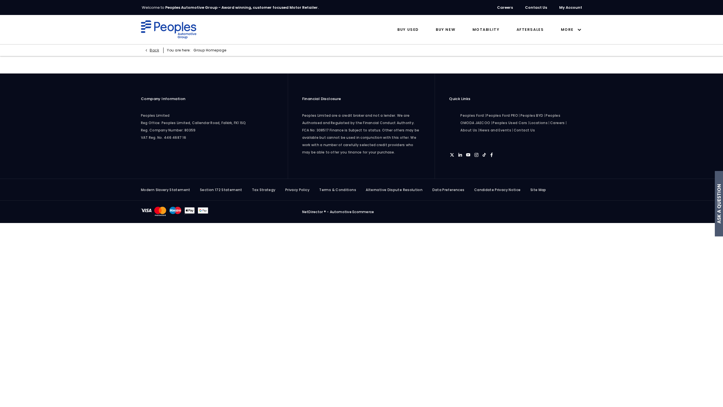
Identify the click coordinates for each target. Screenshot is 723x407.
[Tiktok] (484, 154)
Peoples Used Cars (510, 122)
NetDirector (313, 211)
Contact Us (524, 130)
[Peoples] (168, 29)
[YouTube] (468, 154)
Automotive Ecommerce (352, 211)
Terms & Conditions (337, 189)
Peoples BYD (532, 115)
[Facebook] (492, 154)
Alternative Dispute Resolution (394, 189)
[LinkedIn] (460, 154)
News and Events (495, 130)
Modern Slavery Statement (165, 189)
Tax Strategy (263, 189)
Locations (539, 122)
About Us (468, 130)
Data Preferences (448, 189)
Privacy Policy (297, 189)
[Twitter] (452, 154)
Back (154, 50)
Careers (557, 122)
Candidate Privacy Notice (497, 189)
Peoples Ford (472, 115)
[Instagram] (476, 154)
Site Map (538, 189)
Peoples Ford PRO (502, 115)
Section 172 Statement (221, 189)
